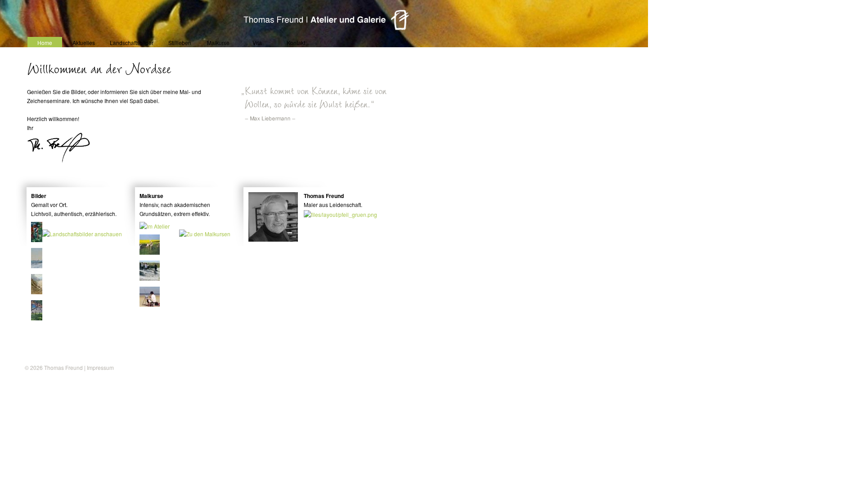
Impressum (100, 367)
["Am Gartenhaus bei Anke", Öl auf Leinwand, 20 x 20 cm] (41, 239)
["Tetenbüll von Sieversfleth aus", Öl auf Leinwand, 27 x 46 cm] (41, 266)
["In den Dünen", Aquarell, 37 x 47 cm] (41, 292)
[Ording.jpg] (150, 304)
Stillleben (179, 42)
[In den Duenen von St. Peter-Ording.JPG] (150, 278)
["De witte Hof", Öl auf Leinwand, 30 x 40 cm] (41, 318)
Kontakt (296, 42)
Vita (257, 42)
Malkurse (218, 42)
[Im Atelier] (155, 226)
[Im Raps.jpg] (150, 252)
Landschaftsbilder (131, 42)
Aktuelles (83, 42)
